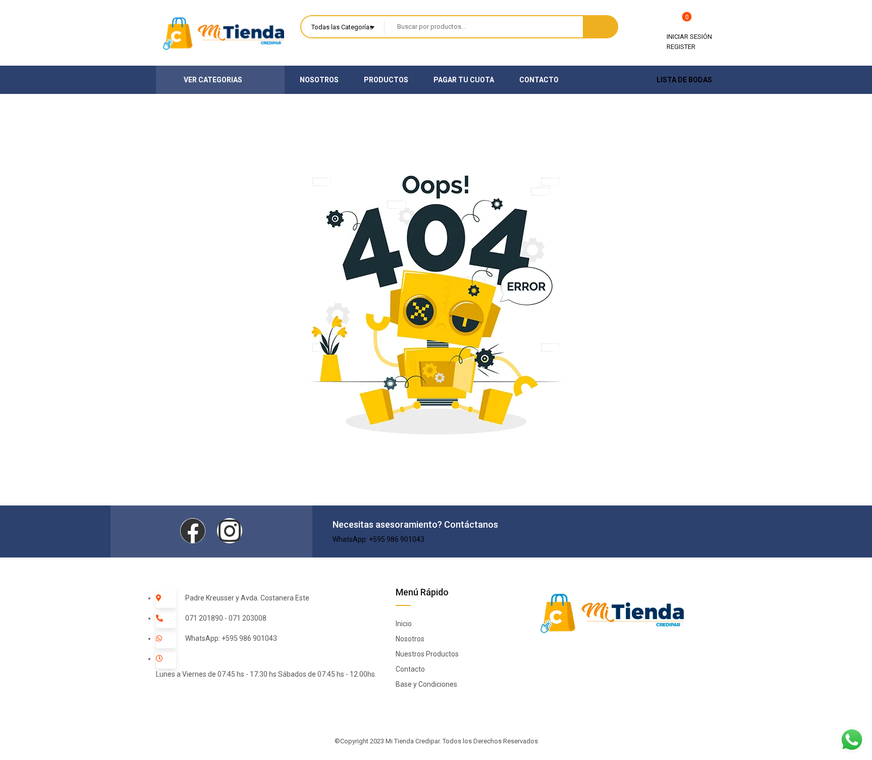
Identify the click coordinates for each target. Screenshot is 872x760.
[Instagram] (229, 530)
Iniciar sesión (689, 36)
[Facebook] (192, 530)
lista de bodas (684, 80)
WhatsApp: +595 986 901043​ (378, 539)
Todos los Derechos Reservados (490, 741)
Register (681, 46)
